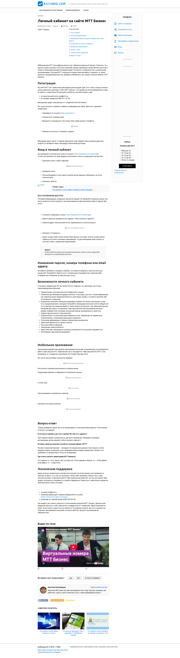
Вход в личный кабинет (79, 35)
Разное (121, 53)
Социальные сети (125, 29)
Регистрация (75, 33)
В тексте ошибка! (92, 578)
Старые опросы (120, 170)
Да (71, 578)
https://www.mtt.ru (67, 113)
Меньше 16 (126, 151)
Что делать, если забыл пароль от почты (49, 632)
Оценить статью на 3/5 (71, 600)
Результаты (119, 173)
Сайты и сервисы (125, 24)
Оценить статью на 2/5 (69, 600)
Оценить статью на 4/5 (72, 600)
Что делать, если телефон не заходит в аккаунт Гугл (98, 632)
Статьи (86, 10)
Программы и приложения (128, 41)
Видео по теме (76, 55)
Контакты (64, 650)
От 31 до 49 (126, 158)
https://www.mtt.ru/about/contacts (54, 497)
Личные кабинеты (73, 10)
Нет (78, 578)
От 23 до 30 (126, 155)
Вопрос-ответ (75, 50)
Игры (120, 47)
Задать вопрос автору (99, 587)
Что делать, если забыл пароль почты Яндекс (72, 190)
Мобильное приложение (79, 46)
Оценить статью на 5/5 (74, 600)
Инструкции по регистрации (50, 10)
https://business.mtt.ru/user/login (86, 154)
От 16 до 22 (126, 153)
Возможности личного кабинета (82, 44)
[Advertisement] (127, 101)
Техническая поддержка (79, 52)
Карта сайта (42, 650)
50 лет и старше (128, 160)
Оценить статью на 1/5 (67, 600)
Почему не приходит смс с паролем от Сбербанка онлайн (73, 633)
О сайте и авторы (53, 650)
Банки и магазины (125, 35)
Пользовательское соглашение (49, 652)
